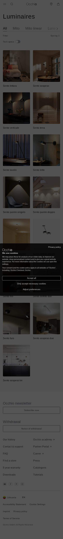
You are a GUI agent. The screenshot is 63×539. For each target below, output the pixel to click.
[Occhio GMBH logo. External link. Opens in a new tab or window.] (7, 249)
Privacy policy (54, 247)
